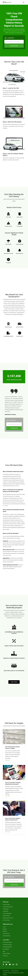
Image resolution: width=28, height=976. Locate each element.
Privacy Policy (6, 933)
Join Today (14, 682)
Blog (4, 951)
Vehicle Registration (7, 946)
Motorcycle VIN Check (8, 918)
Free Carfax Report (7, 913)
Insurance (5, 955)
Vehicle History (6, 915)
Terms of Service (6, 935)
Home (4, 926)
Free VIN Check (6, 904)
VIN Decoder (6, 909)
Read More (7, 760)
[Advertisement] (14, 177)
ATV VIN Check (6, 920)
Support (5, 929)
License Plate (10, 38)
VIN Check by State (7, 944)
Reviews (5, 931)
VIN (5, 38)
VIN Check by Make (7, 942)
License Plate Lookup (8, 906)
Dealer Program (6, 953)
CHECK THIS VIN (14, 45)
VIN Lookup (5, 911)
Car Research (6, 949)
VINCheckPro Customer (10, 414)
